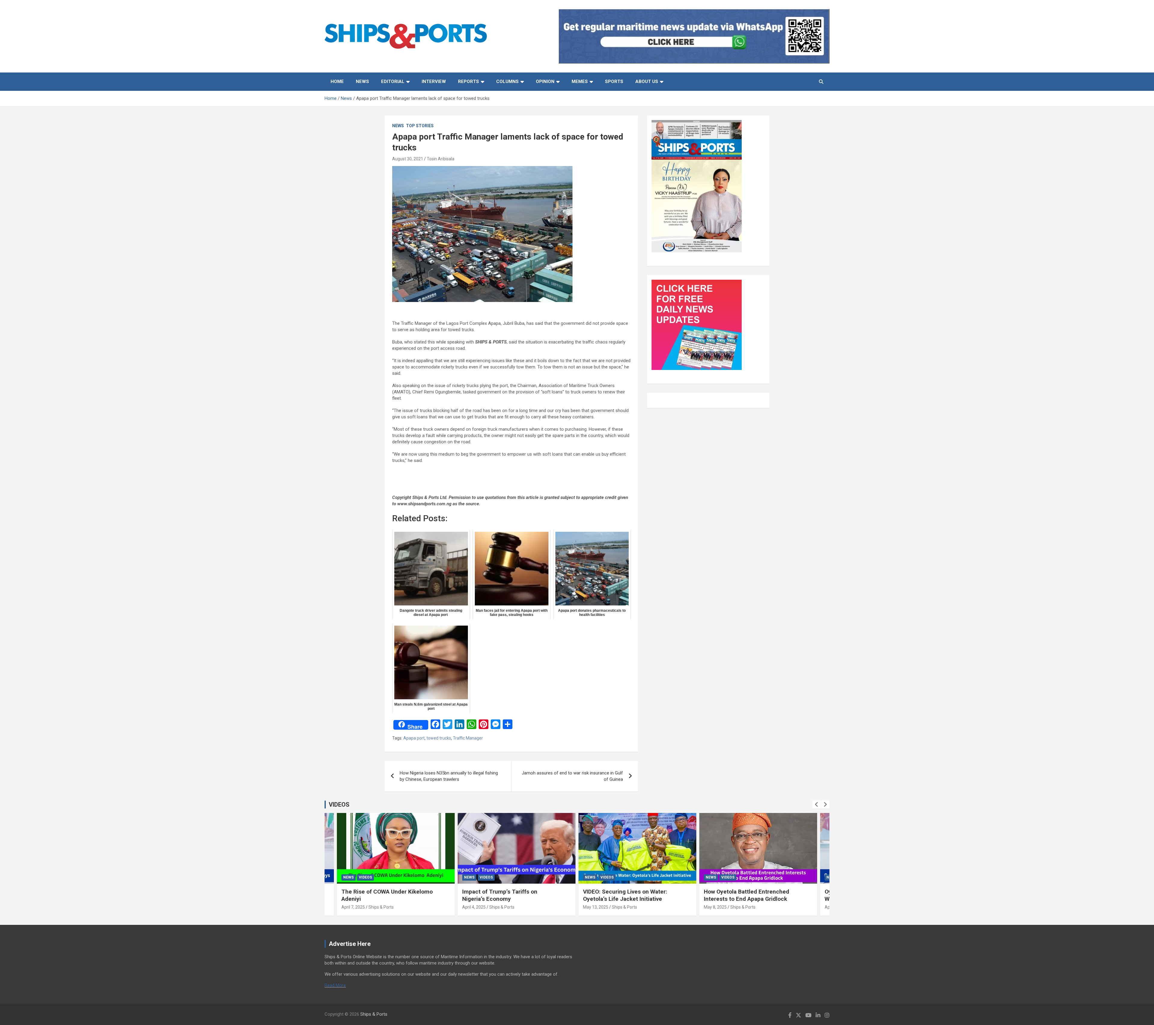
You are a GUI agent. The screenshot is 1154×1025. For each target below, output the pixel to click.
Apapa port (414, 738)
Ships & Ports (381, 907)
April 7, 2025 (353, 907)
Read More (335, 985)
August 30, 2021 (407, 158)
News (362, 81)
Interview (434, 81)
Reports (468, 81)
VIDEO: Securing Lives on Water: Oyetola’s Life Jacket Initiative (625, 895)
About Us (646, 81)
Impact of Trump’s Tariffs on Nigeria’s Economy (499, 895)
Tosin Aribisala (440, 158)
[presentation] (816, 804)
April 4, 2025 (474, 907)
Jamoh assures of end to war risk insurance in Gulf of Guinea (572, 776)
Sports (614, 81)
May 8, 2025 (715, 907)
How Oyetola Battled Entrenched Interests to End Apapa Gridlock (746, 895)
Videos (365, 877)
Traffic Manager (468, 738)
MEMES (580, 81)
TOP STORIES (420, 125)
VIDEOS (339, 804)
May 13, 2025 (595, 907)
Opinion (545, 81)
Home (337, 81)
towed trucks (438, 738)
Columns (507, 81)
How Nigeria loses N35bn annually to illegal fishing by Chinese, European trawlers (449, 776)
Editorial (393, 81)
